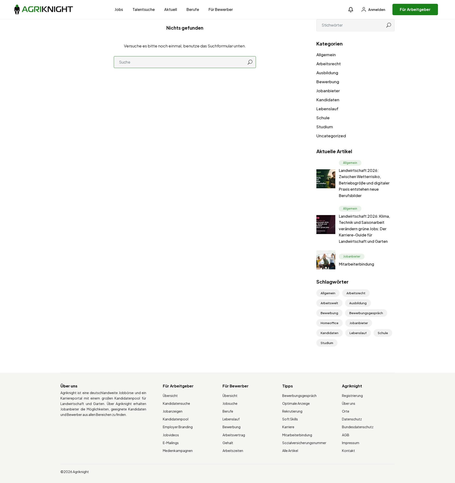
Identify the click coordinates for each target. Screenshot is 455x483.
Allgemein (326, 54)
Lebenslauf (327, 108)
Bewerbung (327, 81)
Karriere (288, 427)
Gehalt (228, 443)
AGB (345, 435)
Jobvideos (171, 435)
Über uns (348, 403)
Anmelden (376, 9)
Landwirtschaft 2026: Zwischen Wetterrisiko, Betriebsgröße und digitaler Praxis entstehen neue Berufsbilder (364, 183)
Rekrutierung (292, 411)
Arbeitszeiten (233, 450)
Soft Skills (290, 419)
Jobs (119, 9)
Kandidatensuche (176, 403)
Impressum (350, 443)
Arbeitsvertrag (234, 435)
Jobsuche (230, 403)
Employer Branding (178, 427)
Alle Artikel (290, 450)
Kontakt (348, 450)
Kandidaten (327, 99)
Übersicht (170, 395)
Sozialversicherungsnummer (304, 443)
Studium (324, 126)
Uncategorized (331, 135)
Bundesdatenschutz (357, 427)
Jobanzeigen (172, 411)
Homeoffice (329, 323)
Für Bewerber (221, 9)
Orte (345, 411)
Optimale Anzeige (296, 403)
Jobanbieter (328, 90)
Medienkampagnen (178, 450)
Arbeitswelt (329, 303)
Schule (323, 117)
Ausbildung (327, 72)
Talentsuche (143, 9)
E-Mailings (171, 443)
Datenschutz (352, 419)
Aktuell (170, 9)
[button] (351, 10)
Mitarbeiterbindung (356, 264)
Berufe (193, 9)
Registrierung (352, 395)
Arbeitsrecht (328, 63)
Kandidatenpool (175, 419)
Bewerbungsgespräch (366, 313)
